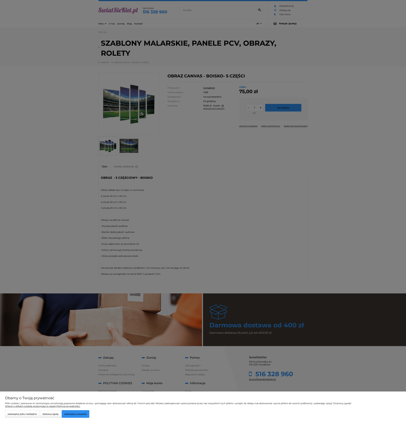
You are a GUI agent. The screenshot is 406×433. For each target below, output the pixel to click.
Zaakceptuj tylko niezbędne (22, 414)
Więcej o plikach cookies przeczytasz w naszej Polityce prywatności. (42, 406)
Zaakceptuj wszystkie (75, 414)
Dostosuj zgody (51, 414)
